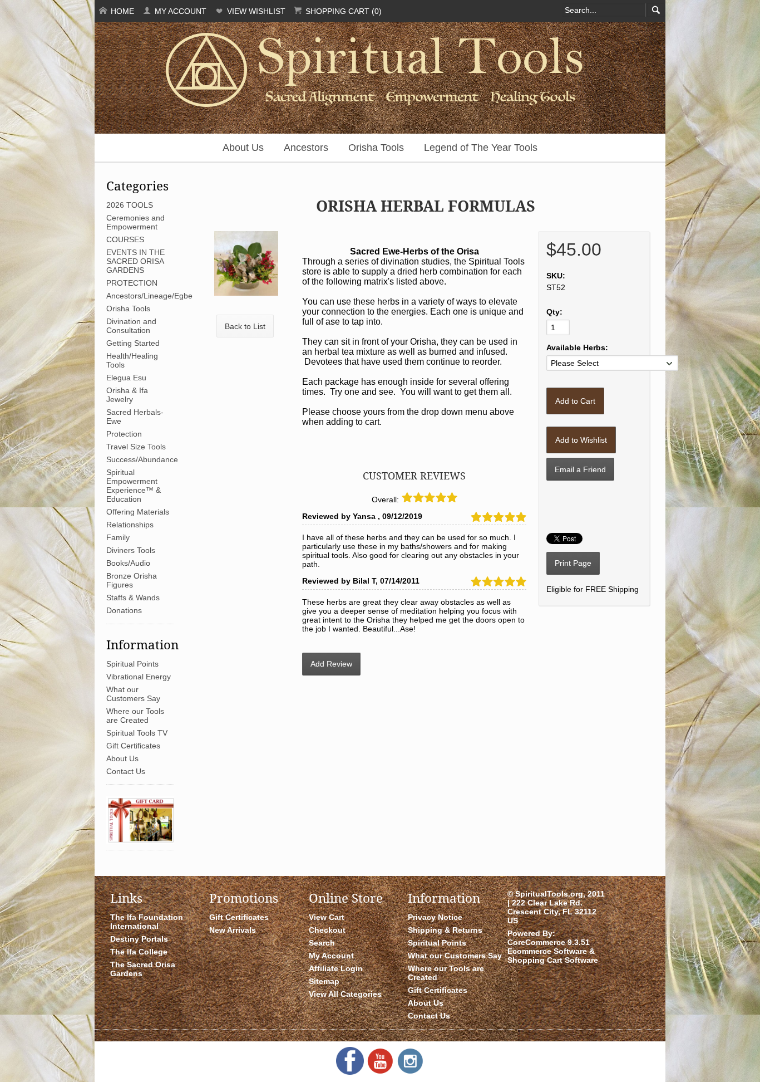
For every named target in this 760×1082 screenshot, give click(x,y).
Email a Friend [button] (580, 469)
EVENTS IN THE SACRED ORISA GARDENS (135, 261)
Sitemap (324, 981)
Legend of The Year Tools (480, 147)
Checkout (327, 930)
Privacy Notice (435, 917)
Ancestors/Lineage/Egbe (149, 295)
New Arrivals (232, 930)
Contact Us (125, 771)
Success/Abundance (142, 459)
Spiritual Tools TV (136, 732)
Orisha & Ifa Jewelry (127, 395)
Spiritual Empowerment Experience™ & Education (133, 485)
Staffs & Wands (133, 597)
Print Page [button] (573, 563)
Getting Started (133, 343)
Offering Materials (137, 511)
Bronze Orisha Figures (131, 580)
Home (121, 11)
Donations (124, 610)
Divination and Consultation (131, 326)
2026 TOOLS (129, 204)
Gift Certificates (133, 745)
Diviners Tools (130, 550)
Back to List (245, 326)
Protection (124, 433)
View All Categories (345, 994)
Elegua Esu (126, 377)
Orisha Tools (376, 147)
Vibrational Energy (138, 676)
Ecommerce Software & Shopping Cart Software (552, 956)
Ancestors (306, 147)
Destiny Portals (139, 938)
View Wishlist (255, 11)
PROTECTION (131, 282)
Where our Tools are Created (135, 715)
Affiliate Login (336, 968)
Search (322, 942)
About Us (243, 147)
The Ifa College (138, 951)
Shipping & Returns (445, 930)
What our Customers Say (133, 694)
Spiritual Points (132, 663)
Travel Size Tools (136, 446)
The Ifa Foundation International (146, 922)
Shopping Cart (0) (342, 11)
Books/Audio (128, 563)
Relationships (130, 524)
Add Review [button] (331, 663)
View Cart (326, 917)
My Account (179, 11)
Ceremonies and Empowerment (135, 222)
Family (118, 537)
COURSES (125, 239)
